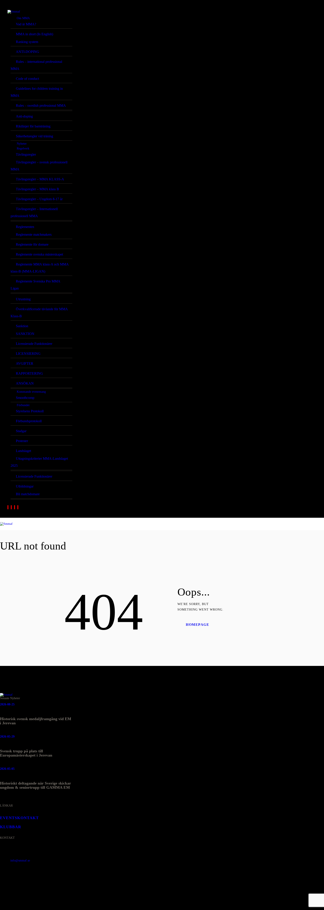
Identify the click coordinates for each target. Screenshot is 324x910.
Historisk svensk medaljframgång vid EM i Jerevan (35, 721)
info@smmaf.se (20, 860)
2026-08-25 (7, 704)
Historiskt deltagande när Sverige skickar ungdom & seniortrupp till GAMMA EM (35, 785)
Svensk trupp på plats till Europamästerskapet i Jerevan (26, 753)
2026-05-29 (7, 736)
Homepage (197, 624)
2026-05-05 (7, 768)
